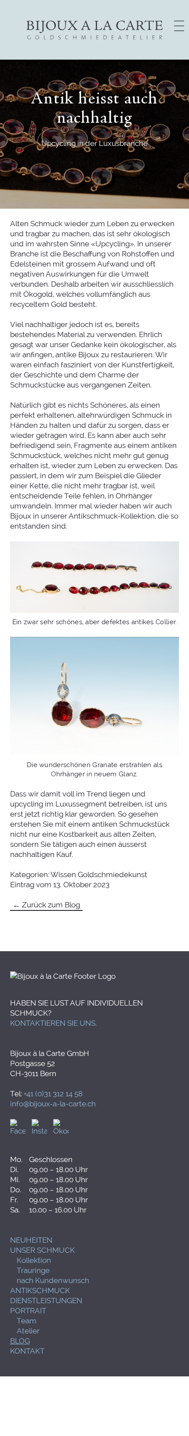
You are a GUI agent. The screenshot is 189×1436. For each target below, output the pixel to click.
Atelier (28, 1330)
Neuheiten (31, 1240)
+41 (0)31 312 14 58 (53, 1093)
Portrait (28, 1310)
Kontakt (27, 1351)
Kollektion (34, 1260)
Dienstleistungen (46, 1300)
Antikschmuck (40, 1290)
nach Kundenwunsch (53, 1280)
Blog (20, 1340)
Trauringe (33, 1270)
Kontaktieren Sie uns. (53, 1023)
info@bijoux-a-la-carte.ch (53, 1103)
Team (26, 1320)
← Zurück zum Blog (46, 904)
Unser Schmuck (42, 1250)
